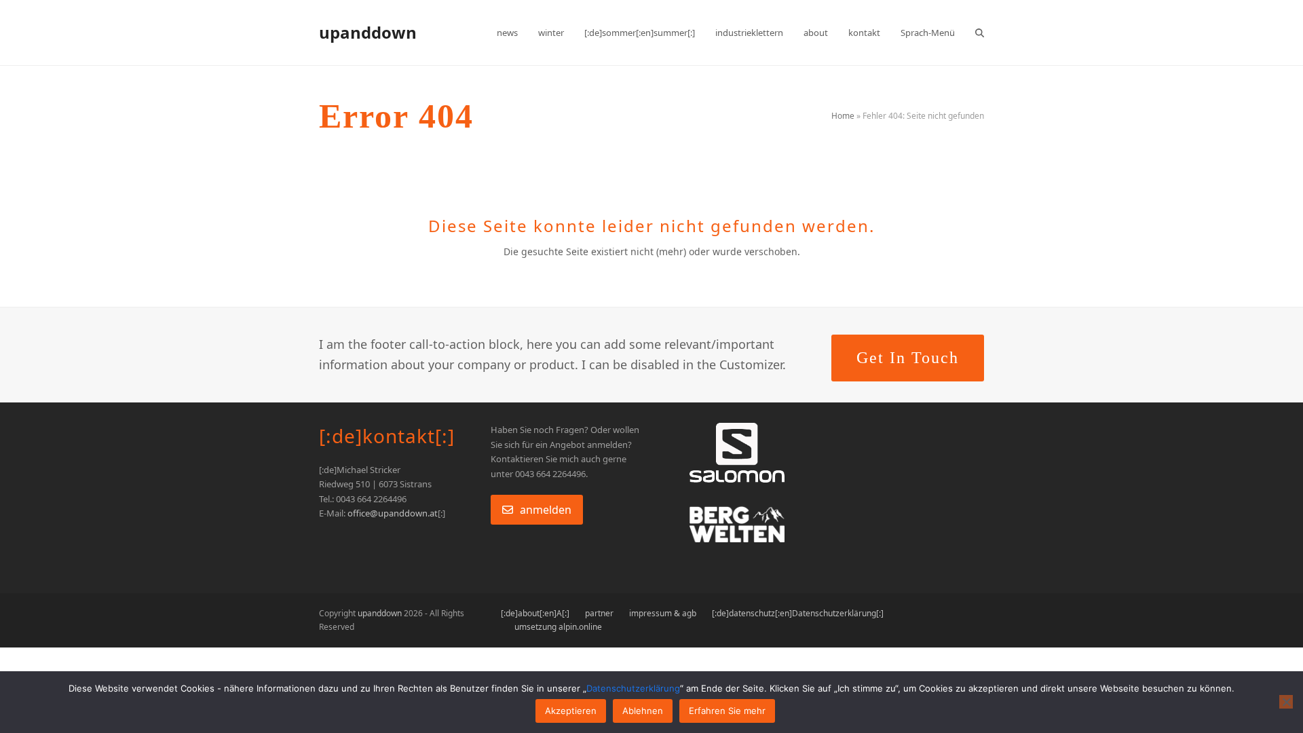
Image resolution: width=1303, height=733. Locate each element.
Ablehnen (642, 710)
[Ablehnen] (1286, 702)
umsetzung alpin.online (558, 627)
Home (842, 115)
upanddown (368, 32)
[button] (979, 33)
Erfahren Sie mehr (727, 710)
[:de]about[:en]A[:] (535, 613)
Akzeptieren (571, 710)
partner (599, 613)
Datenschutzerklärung (633, 688)
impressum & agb (662, 613)
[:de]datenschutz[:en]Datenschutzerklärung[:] (798, 613)
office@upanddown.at (392, 513)
